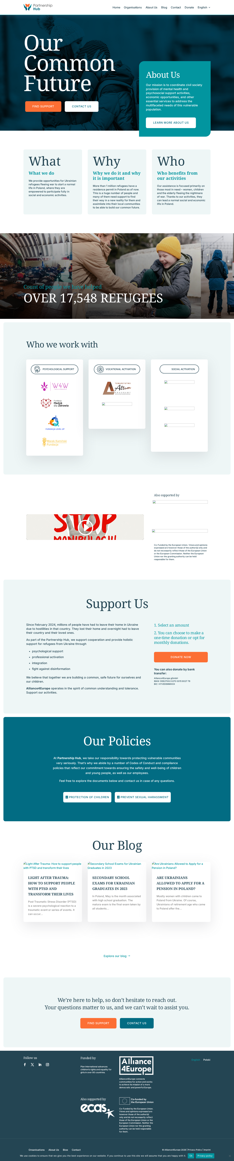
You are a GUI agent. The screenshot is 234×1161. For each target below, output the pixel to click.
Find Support (43, 106)
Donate (189, 7)
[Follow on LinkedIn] (40, 1065)
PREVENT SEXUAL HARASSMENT (145, 797)
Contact (176, 7)
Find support (98, 1023)
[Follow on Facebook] (25, 1065)
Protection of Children (89, 797)
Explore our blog (115, 956)
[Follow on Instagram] (47, 1065)
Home (116, 7)
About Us (151, 7)
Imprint (207, 1149)
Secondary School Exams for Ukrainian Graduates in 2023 (113, 883)
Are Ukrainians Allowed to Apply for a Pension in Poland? (180, 883)
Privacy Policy (195, 1149)
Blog (164, 7)
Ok (191, 1155)
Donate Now (181, 657)
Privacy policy (205, 1155)
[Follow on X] (32, 1065)
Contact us (81, 106)
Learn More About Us (171, 122)
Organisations (133, 7)
